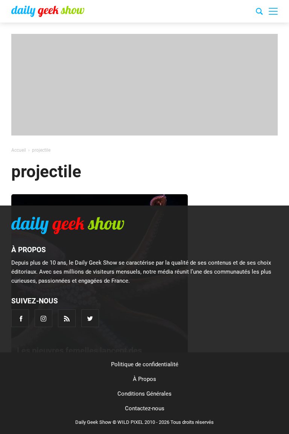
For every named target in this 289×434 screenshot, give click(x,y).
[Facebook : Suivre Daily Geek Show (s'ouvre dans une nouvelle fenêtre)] (20, 318)
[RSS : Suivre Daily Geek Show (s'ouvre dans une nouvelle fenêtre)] (67, 318)
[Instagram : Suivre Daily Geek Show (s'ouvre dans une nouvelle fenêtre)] (43, 318)
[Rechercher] (259, 12)
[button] (273, 11)
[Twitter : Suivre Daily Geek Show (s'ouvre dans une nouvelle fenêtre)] (90, 318)
